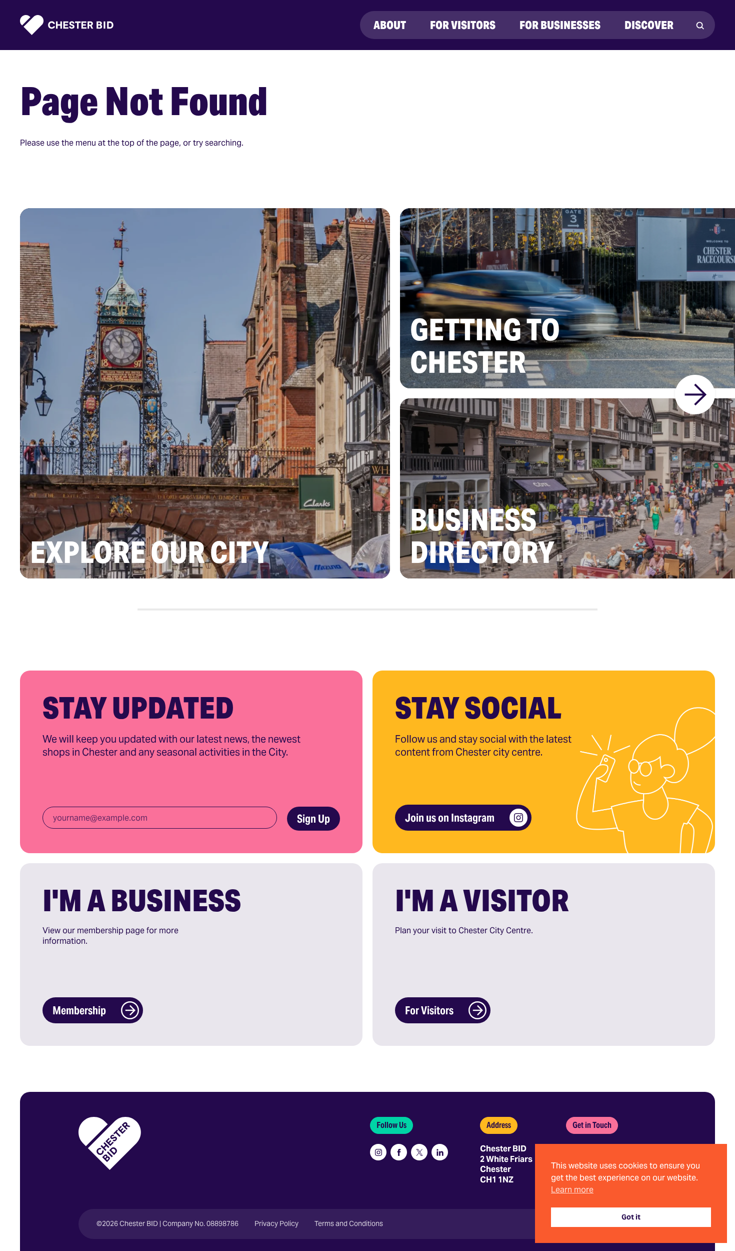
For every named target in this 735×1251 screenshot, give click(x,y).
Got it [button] (631, 1216)
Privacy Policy (276, 1223)
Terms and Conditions (348, 1223)
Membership (79, 1010)
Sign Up (313, 819)
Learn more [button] (572, 1189)
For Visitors (429, 1010)
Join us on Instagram (449, 818)
